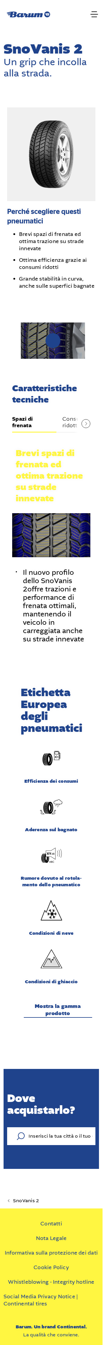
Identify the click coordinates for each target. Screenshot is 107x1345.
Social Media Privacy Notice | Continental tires (41, 1298)
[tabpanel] (51, 540)
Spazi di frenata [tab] (22, 421)
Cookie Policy (51, 1265)
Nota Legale (51, 1236)
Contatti (51, 1221)
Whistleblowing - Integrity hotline (51, 1280)
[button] (51, 339)
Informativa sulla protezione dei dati (51, 1251)
